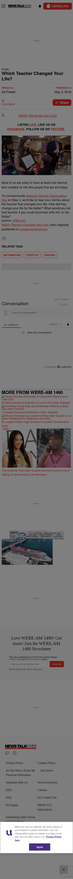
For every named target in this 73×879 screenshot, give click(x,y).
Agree (39, 847)
